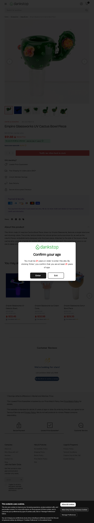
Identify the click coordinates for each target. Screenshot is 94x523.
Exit (56, 275)
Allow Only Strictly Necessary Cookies (74, 510)
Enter (38, 275)
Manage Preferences (69, 515)
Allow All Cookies (68, 504)
